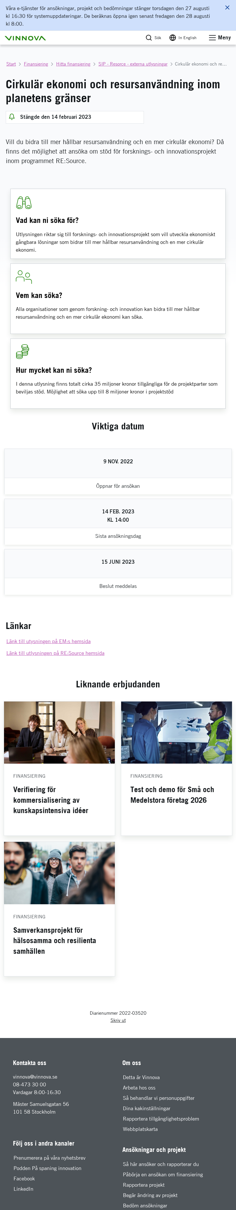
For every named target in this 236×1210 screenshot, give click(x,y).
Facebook (24, 1178)
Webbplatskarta (140, 1129)
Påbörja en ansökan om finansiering (163, 1174)
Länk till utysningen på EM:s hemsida (48, 641)
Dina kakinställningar (146, 1108)
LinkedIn (23, 1189)
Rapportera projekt (144, 1185)
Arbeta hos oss (139, 1088)
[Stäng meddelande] (227, 7)
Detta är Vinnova (141, 1077)
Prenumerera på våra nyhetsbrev (49, 1158)
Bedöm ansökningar (145, 1206)
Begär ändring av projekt (150, 1195)
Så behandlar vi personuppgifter (159, 1098)
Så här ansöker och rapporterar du (161, 1164)
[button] (25, 37)
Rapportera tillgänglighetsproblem (161, 1119)
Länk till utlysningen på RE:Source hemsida (55, 653)
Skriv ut (118, 1020)
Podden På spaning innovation (47, 1168)
